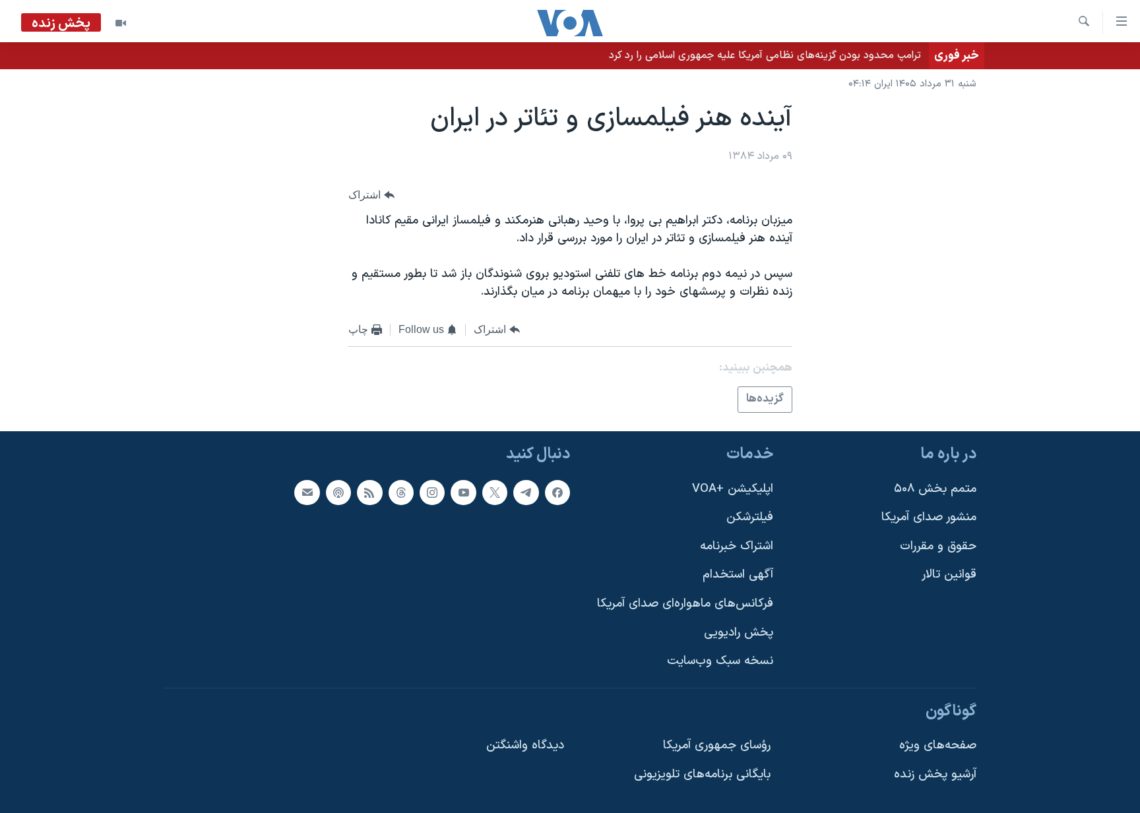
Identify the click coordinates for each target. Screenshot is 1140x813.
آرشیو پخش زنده (935, 774)
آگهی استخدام (738, 575)
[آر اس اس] (369, 492)
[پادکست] (338, 492)
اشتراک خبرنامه (736, 546)
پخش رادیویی (738, 633)
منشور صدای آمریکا (928, 517)
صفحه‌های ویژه (937, 746)
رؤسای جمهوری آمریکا (717, 746)
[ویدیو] (121, 23)
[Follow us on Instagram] (432, 492)
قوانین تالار (949, 575)
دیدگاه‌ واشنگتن (525, 746)
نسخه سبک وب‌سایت (720, 661)
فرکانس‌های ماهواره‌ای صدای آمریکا (685, 604)
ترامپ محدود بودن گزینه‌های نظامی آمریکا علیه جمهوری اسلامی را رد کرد (765, 55)
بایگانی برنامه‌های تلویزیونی (702, 774)
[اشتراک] (306, 492)
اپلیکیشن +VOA (732, 489)
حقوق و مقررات (938, 546)
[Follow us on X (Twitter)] (494, 492)
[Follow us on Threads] (401, 492)
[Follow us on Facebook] (557, 492)
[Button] (371, 195)
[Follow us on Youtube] (463, 492)
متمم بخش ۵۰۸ (935, 489)
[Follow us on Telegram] (525, 492)
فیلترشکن (749, 517)
